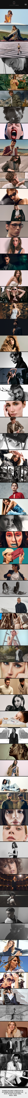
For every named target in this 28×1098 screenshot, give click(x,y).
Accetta (11, 1095)
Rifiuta (15, 1095)
